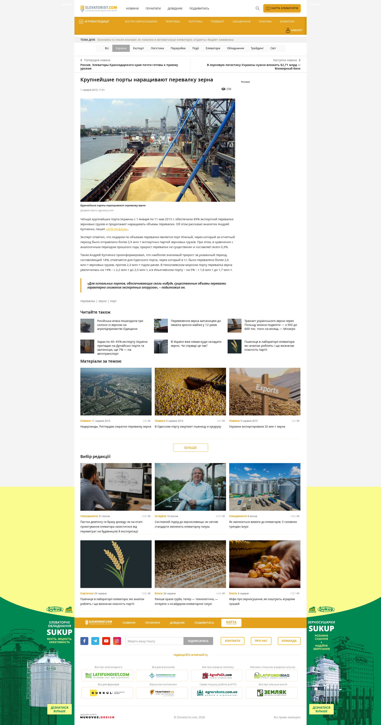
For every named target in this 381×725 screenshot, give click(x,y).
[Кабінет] (248, 623)
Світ (273, 48)
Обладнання (241, 21)
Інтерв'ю (160, 516)
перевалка (87, 301)
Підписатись (198, 641)
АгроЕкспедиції (96, 21)
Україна (121, 48)
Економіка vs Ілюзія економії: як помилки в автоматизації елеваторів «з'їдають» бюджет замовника (165, 40)
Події (195, 48)
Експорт (138, 48)
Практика (265, 21)
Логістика (195, 21)
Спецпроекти (89, 516)
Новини (85, 421)
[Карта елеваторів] (231, 623)
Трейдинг (217, 21)
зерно (102, 301)
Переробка (172, 21)
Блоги (159, 593)
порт (113, 301)
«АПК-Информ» (117, 229)
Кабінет (296, 30)
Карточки (86, 593)
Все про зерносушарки (141, 21)
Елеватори (287, 21)
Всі (107, 48)
